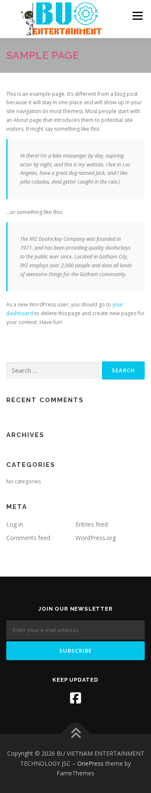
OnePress (90, 763)
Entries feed (92, 524)
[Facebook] (75, 698)
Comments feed (28, 538)
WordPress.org (96, 538)
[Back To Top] (76, 733)
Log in (14, 524)
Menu (137, 15)
